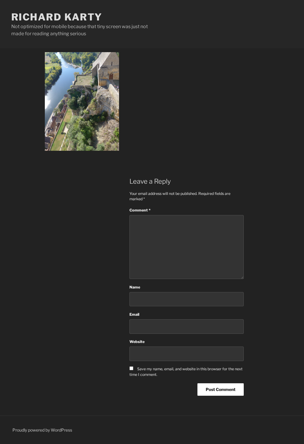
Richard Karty (56, 17)
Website (137, 341)
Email (134, 314)
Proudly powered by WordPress (42, 429)
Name (134, 287)
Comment (140, 210)
